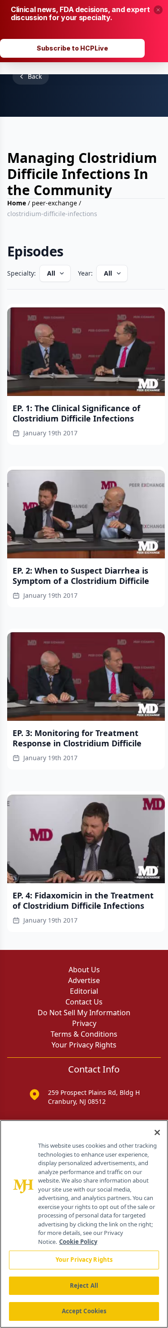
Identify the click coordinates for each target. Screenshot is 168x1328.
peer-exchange (54, 203)
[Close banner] (158, 9)
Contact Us (84, 1002)
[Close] (157, 1132)
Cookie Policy (78, 1242)
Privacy (84, 1023)
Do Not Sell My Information (84, 1012)
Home (16, 203)
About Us (84, 970)
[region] (84, 1224)
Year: (85, 273)
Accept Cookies (84, 1311)
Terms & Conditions (84, 1034)
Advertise (84, 980)
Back (35, 76)
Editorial (84, 991)
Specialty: (21, 273)
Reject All (84, 1285)
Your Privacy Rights (84, 1045)
